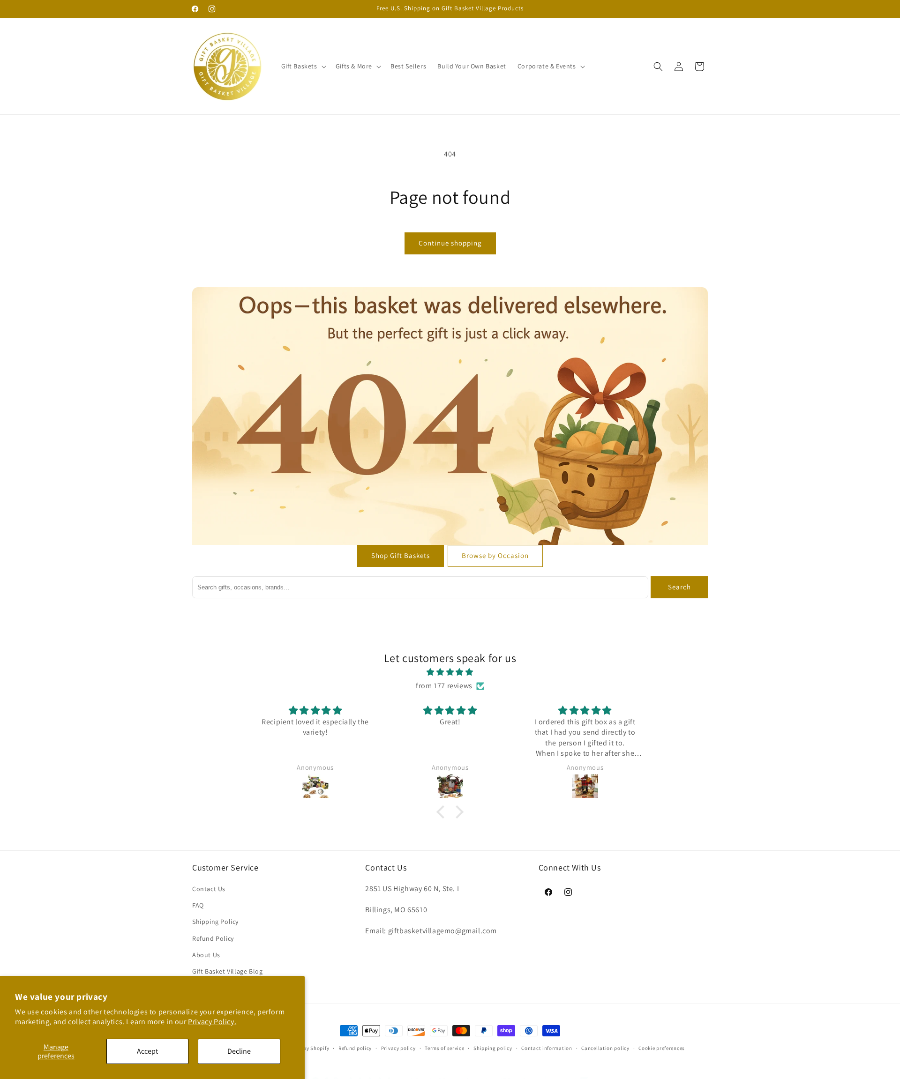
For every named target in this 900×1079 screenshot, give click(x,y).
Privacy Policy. (212, 1022)
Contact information (546, 1047)
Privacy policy (398, 1047)
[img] (450, 673)
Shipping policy (492, 1047)
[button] (303, 66)
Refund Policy (213, 938)
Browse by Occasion (495, 555)
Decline (239, 1051)
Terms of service (444, 1047)
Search (679, 586)
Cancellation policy (605, 1047)
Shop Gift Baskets (400, 555)
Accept (147, 1051)
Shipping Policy (215, 922)
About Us (206, 955)
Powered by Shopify (305, 1048)
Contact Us (208, 889)
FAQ (198, 905)
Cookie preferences (661, 1047)
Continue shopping (450, 242)
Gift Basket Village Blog (227, 971)
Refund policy (355, 1047)
